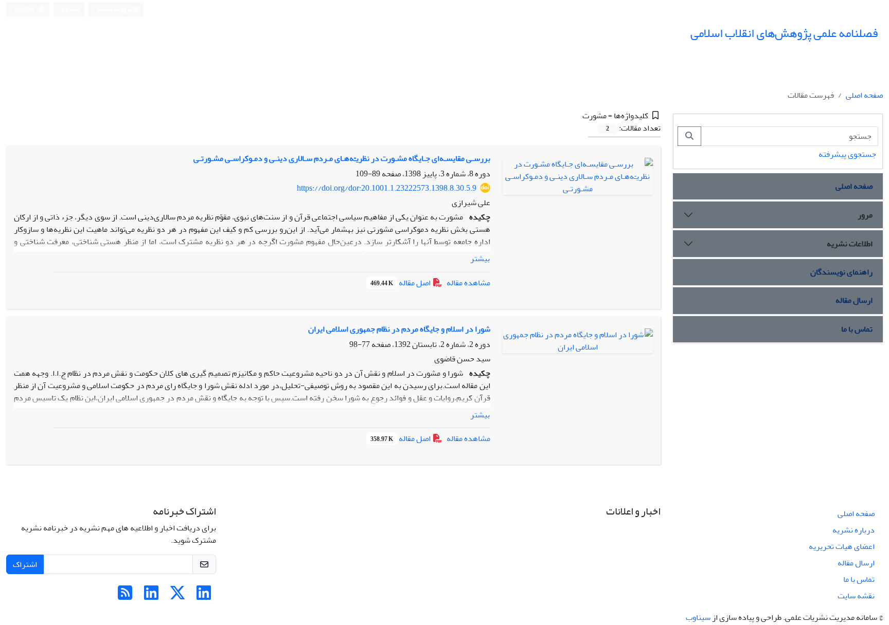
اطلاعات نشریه (850, 243)
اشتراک (25, 564)
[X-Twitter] (177, 596)
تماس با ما (857, 329)
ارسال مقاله (854, 300)
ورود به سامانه (114, 9)
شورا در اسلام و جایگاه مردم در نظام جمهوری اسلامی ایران (399, 329)
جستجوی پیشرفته (847, 154)
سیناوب (698, 617)
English (24, 9)
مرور (865, 215)
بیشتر (480, 258)
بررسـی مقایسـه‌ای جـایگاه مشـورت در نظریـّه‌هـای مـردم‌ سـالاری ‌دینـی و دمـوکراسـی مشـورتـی (341, 158)
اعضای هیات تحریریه (842, 546)
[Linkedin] (203, 596)
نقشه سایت (856, 595)
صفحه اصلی (864, 95)
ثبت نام (71, 9)
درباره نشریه (853, 530)
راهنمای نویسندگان (841, 272)
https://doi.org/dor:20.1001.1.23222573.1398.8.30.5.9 (386, 188)
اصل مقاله (401, 282)
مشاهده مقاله (468, 282)
